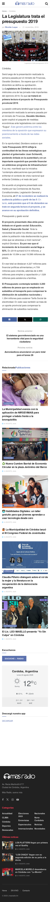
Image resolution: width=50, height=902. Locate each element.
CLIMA (5, 817)
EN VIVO (14, 890)
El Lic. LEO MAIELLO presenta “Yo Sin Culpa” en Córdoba (24, 633)
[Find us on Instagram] (13, 799)
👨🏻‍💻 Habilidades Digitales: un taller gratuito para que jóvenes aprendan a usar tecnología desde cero (23, 514)
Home (4, 11)
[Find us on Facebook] (2, 799)
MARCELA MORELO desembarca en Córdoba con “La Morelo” (30, 870)
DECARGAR (7, 720)
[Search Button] (46, 3)
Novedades (39, 828)
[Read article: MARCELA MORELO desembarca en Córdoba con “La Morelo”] (7, 872)
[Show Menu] (3, 3)
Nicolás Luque (11, 27)
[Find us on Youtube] (17, 799)
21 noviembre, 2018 (30, 27)
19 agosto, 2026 (9, 471)
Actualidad (7, 813)
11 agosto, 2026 (9, 639)
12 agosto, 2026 (9, 592)
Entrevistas (10, 626)
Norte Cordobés (39, 819)
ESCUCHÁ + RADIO (14, 658)
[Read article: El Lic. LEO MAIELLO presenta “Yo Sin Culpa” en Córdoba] (25, 612)
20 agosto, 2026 (9, 424)
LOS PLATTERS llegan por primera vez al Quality (31, 844)
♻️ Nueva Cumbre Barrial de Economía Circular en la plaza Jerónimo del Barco (24, 465)
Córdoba (12, 11)
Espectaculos (24, 824)
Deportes (6, 825)
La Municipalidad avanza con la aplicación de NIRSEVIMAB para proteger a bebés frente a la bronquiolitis (20, 414)
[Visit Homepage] (24, 3)
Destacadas (7, 830)
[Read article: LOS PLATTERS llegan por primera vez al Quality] (7, 845)
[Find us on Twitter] (7, 799)
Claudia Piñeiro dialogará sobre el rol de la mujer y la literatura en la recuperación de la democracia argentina (25, 582)
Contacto (26, 890)
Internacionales (25, 828)
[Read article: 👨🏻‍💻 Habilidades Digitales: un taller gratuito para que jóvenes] (25, 491)
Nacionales (39, 813)
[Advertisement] (25, 744)
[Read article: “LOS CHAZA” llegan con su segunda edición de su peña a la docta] (7, 857)
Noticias (38, 824)
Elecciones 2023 (23, 815)
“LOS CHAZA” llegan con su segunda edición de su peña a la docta (30, 857)
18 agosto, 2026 (9, 522)
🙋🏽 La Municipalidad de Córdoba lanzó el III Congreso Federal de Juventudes (24, 531)
